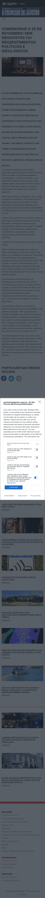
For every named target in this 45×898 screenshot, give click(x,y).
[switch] (36, 449)
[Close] (40, 402)
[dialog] (22, 449)
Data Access (22, 496)
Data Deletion (9, 496)
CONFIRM (13, 487)
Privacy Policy (36, 496)
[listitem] (22, 444)
